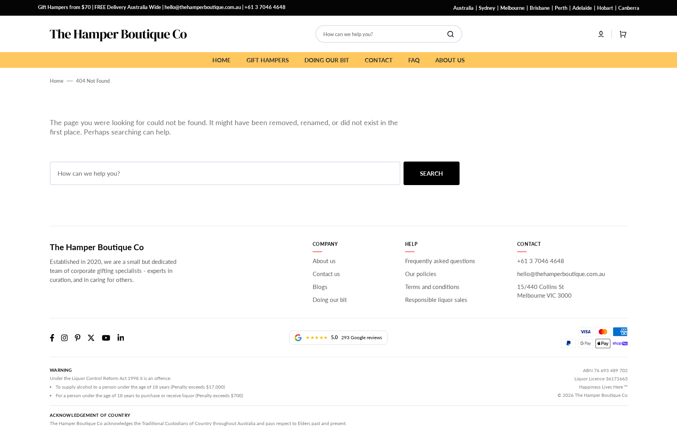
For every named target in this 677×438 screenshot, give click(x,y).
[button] (601, 34)
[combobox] (388, 34)
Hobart (605, 8)
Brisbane (540, 8)
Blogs (320, 286)
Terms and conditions (432, 286)
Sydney (487, 8)
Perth (561, 8)
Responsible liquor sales (436, 299)
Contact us (326, 273)
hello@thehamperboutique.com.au (203, 7)
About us (324, 260)
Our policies (420, 273)
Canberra (628, 8)
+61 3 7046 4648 (265, 7)
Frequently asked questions (440, 260)
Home (56, 81)
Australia (463, 8)
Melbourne (512, 8)
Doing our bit (330, 299)
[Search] (452, 34)
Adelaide (582, 8)
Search (431, 173)
